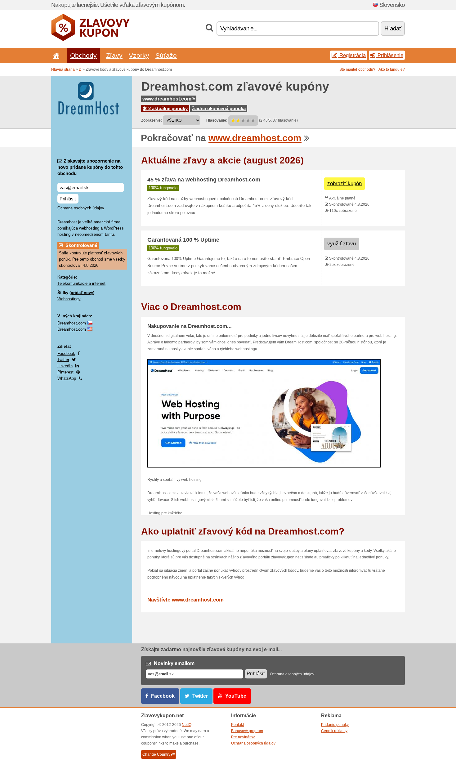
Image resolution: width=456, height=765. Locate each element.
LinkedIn (65, 366)
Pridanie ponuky (335, 724)
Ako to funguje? (391, 69)
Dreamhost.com (71, 323)
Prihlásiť (68, 198)
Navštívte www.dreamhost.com (185, 600)
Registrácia (352, 55)
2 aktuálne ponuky (167, 108)
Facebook (66, 353)
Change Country (156, 754)
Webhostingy (69, 299)
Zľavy (114, 55)
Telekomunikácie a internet (81, 283)
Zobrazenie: (151, 120)
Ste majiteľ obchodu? (357, 69)
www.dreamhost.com (166, 98)
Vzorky (139, 55)
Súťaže (166, 55)
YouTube (235, 696)
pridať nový (82, 292)
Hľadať (392, 28)
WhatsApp (66, 378)
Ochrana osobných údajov (80, 208)
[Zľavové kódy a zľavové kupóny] (90, 40)
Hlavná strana (63, 69)
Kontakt (237, 724)
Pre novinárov (243, 737)
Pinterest (65, 372)
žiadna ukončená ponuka (219, 108)
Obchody (83, 55)
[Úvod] (55, 55)
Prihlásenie (389, 55)
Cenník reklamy (334, 731)
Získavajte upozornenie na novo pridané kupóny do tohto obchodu (90, 167)
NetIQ (186, 724)
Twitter (63, 359)
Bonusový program (247, 731)
